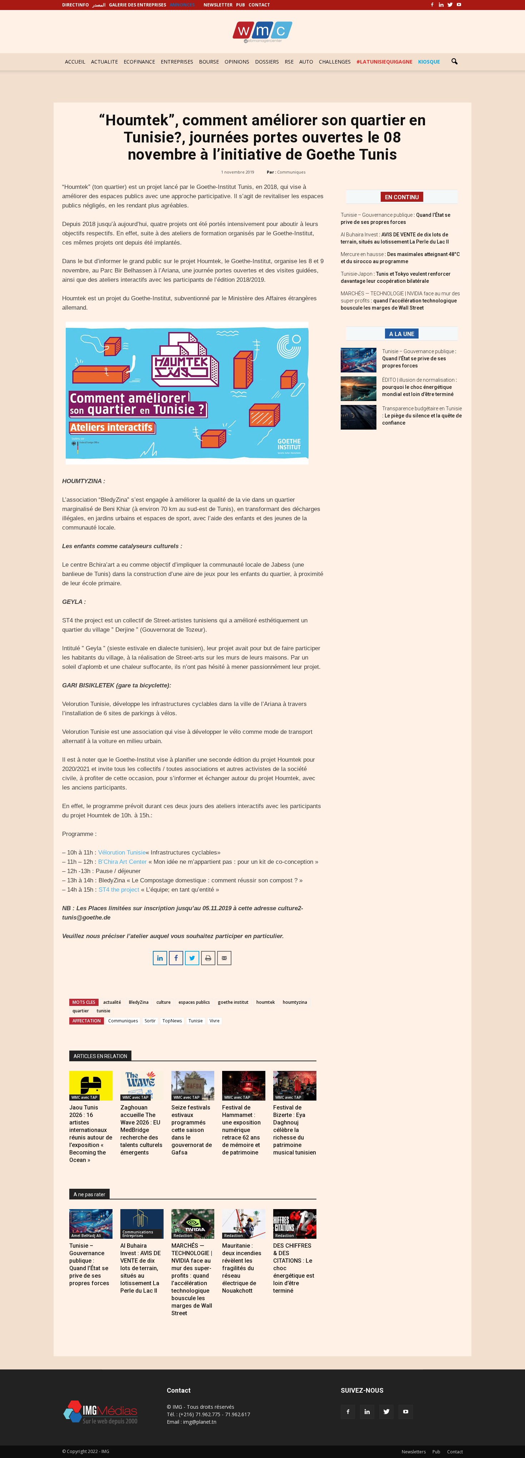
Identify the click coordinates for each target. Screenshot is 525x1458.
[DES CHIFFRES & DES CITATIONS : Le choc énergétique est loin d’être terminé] (294, 1224)
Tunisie (196, 1021)
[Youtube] (459, 5)
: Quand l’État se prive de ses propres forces (419, 359)
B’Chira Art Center (122, 861)
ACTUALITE (104, 61)
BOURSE (209, 61)
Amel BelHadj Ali (86, 1235)
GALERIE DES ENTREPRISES (137, 5)
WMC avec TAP (84, 1097)
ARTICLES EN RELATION (100, 1056)
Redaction (183, 1235)
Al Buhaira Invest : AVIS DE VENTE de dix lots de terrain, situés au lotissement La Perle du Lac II (140, 1268)
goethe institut (233, 1002)
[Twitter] (450, 5)
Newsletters (414, 1452)
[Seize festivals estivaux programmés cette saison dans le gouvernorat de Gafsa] (193, 1086)
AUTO (306, 61)
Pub (436, 1452)
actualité (112, 1002)
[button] (454, 61)
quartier (80, 1011)
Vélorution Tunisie (122, 852)
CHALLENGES (335, 61)
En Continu (402, 197)
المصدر (98, 5)
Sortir (150, 1021)
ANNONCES (182, 5)
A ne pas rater (89, 1194)
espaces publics (194, 1002)
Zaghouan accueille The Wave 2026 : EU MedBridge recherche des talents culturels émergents (141, 1130)
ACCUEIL (75, 61)
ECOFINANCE (139, 61)
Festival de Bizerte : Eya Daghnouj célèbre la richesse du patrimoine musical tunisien (294, 1130)
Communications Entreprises (137, 1233)
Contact (455, 1452)
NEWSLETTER (218, 5)
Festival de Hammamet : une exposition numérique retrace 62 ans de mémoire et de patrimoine (241, 1130)
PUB (240, 5)
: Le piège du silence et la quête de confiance (422, 416)
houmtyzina (295, 1002)
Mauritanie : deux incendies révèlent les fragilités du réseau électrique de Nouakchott (241, 1268)
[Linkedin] (441, 5)
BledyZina (139, 1002)
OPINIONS (237, 61)
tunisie (103, 1011)
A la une (401, 334)
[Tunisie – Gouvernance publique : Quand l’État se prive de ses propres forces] (90, 1224)
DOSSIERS (267, 61)
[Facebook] (432, 5)
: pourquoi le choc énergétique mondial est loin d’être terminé (419, 387)
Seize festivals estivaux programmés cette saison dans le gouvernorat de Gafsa (191, 1130)
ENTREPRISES (177, 61)
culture (163, 1002)
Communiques (291, 172)
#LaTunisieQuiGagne (384, 61)
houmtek (265, 1002)
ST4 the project (119, 889)
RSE (289, 61)
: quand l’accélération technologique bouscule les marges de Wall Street (400, 301)
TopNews (172, 1021)
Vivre (215, 1021)
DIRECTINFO (75, 5)
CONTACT (259, 5)
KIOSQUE (429, 61)
